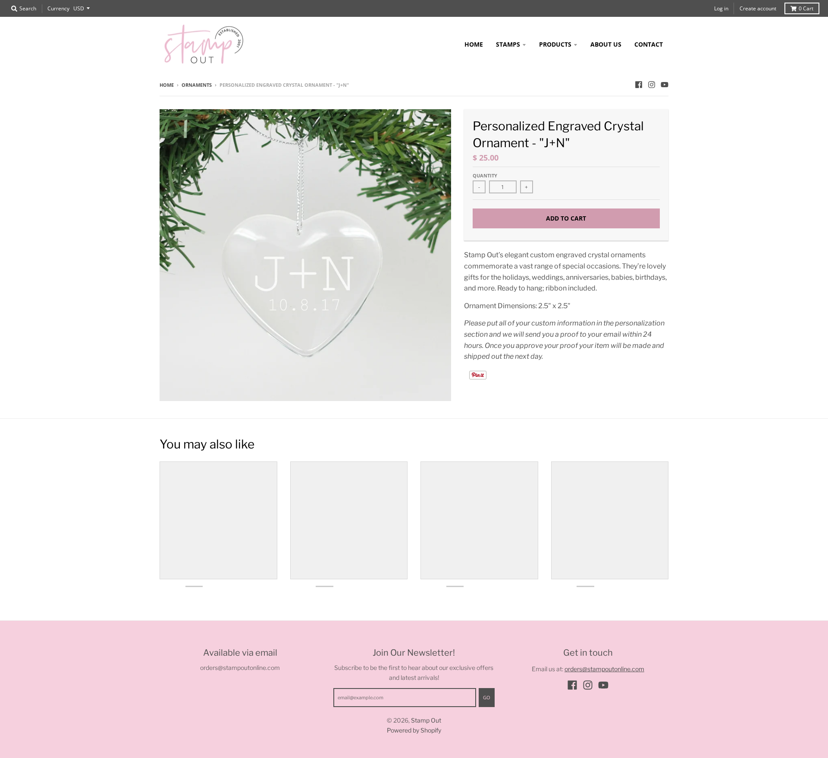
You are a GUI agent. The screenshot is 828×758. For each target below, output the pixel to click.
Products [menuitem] (555, 44)
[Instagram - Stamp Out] (652, 84)
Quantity (485, 175)
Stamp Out (426, 720)
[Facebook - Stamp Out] (639, 84)
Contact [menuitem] (648, 44)
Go (486, 697)
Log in (721, 8)
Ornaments (197, 85)
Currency (58, 8)
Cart (806, 8)
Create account (758, 8)
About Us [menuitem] (605, 44)
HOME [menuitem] (473, 44)
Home (167, 85)
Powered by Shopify (414, 730)
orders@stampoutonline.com (604, 669)
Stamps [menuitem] (508, 44)
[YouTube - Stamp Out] (664, 84)
